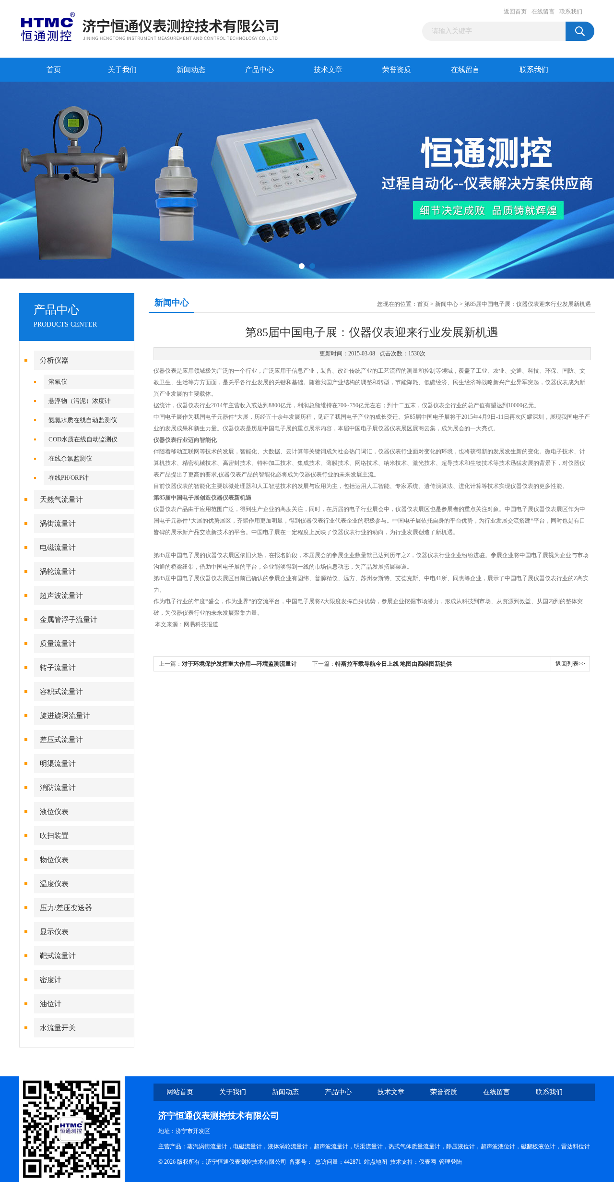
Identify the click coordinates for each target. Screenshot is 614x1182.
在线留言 (543, 11)
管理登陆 (450, 1161)
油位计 (50, 1004)
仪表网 (427, 1161)
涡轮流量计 (58, 571)
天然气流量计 (61, 499)
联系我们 (570, 11)
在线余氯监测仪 (70, 458)
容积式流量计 (61, 691)
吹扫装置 (54, 836)
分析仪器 (54, 360)
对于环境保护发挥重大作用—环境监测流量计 (239, 663)
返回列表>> (570, 663)
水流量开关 (58, 1028)
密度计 (50, 980)
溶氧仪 (57, 381)
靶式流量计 (58, 956)
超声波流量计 (61, 595)
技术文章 (328, 69)
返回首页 (515, 11)
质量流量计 (58, 643)
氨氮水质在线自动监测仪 (82, 420)
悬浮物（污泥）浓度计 (79, 400)
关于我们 (122, 69)
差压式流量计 (61, 739)
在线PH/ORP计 (68, 477)
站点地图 (375, 1161)
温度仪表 (54, 884)
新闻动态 (191, 69)
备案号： (300, 1161)
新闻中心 (446, 304)
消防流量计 (58, 788)
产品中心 (259, 69)
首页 (54, 69)
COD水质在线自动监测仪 (83, 439)
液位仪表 (54, 812)
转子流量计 (58, 667)
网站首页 (179, 1092)
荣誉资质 (396, 69)
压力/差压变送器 (66, 908)
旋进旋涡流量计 (65, 715)
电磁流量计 (58, 547)
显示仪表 (54, 932)
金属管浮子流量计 (68, 619)
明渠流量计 (58, 764)
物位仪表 (54, 860)
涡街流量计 (58, 523)
